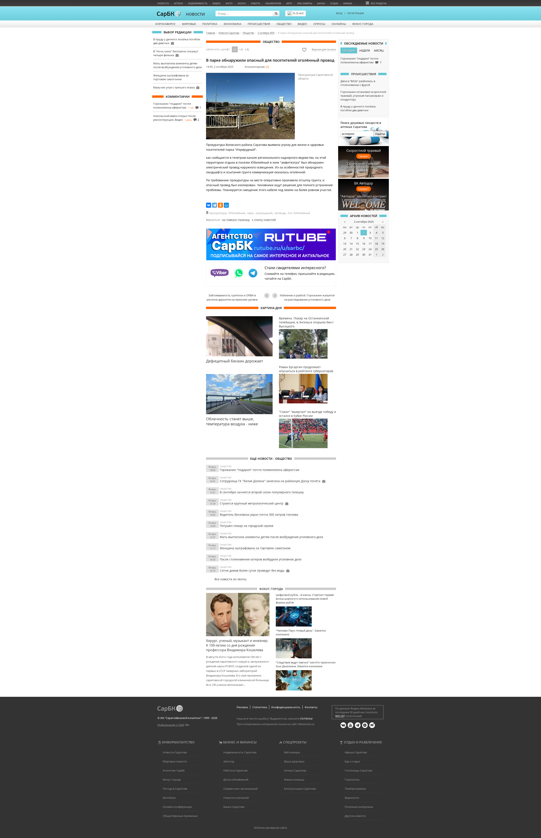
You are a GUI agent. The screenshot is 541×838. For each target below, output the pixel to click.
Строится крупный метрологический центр (251, 503)
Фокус (242, 3)
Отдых (334, 3)
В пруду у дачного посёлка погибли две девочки (358, 108)
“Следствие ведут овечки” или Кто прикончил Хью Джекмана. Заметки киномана (305, 664)
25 (376, 249)
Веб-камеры (304, 3)
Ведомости (352, 798)
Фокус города (362, 24)
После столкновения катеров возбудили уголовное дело (260, 559)
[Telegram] (214, 205)
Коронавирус (165, 24)
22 (357, 249)
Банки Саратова (233, 807)
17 (370, 243)
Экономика (232, 24)
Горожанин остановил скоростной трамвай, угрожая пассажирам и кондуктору (363, 95)
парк (250, 213)
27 (344, 254)
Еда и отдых (352, 761)
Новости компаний (236, 798)
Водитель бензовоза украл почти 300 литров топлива (259, 515)
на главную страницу (236, 220)
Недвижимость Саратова (239, 752)
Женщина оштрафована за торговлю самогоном (171, 77)
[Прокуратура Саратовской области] (250, 106)
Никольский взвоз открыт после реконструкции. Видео (174, 118)
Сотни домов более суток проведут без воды (252, 570)
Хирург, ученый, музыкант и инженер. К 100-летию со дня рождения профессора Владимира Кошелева (237, 645)
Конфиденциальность (285, 707)
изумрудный (263, 213)
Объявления (273, 3)
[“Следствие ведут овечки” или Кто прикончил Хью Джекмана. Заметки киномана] (306, 680)
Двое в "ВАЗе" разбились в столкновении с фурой (357, 83)
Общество (283, 24)
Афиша (347, 3)
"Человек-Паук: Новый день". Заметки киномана (301, 632)
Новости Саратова (175, 752)
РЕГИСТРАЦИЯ (355, 13)
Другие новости (355, 816)
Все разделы (379, 3)
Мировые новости (175, 761)
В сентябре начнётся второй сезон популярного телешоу (262, 492)
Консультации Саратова (300, 789)
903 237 (340, 716)
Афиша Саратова (356, 752)
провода (280, 213)
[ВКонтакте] (208, 205)
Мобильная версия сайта (270, 828)
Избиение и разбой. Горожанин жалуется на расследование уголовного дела (307, 297)
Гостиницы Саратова (358, 770)
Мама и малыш (294, 779)
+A (241, 49)
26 (382, 249)
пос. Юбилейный (299, 213)
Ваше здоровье (294, 761)
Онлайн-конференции (177, 807)
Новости (163, 3)
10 (370, 238)
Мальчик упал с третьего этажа (174, 87)
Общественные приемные (180, 816)
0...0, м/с (298, 13)
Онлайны (339, 24)
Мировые (189, 24)
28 (351, 254)
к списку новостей (264, 220)
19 (382, 243)
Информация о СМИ (170, 725)
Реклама (242, 707)
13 (344, 243)
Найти (380, 134)
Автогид (228, 761)
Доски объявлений (235, 779)
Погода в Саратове (175, 789)
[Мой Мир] (226, 205)
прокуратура (217, 213)
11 (376, 238)
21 (351, 249)
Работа (255, 3)
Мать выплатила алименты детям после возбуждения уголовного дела (177, 65)
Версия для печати (324, 49)
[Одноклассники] (220, 205)
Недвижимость (198, 3)
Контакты (311, 707)
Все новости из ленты (230, 579)
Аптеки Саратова (295, 770)
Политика (209, 24)
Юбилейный (236, 213)
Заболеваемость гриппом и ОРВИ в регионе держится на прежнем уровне (232, 297)
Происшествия (259, 24)
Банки (321, 3)
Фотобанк (169, 798)
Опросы (319, 24)
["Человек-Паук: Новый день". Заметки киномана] (306, 648)
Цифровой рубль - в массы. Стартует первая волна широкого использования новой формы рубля (305, 598)
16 (363, 243)
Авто (289, 3)
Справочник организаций (240, 789)
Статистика (259, 707)
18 (376, 243)
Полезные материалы (359, 807)
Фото (229, 3)
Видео (217, 3)
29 (344, 233)
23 (363, 249)
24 (370, 249)
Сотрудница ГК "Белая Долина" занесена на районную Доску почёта (270, 481)
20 (344, 249)
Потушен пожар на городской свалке (246, 526)
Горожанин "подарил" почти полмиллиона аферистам (172, 105)
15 (357, 243)
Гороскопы (352, 779)
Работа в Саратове (235, 770)
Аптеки (178, 3)
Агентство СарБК (174, 770)
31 (370, 254)
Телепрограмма (355, 789)
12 (382, 238)
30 (351, 233)
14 (351, 243)
